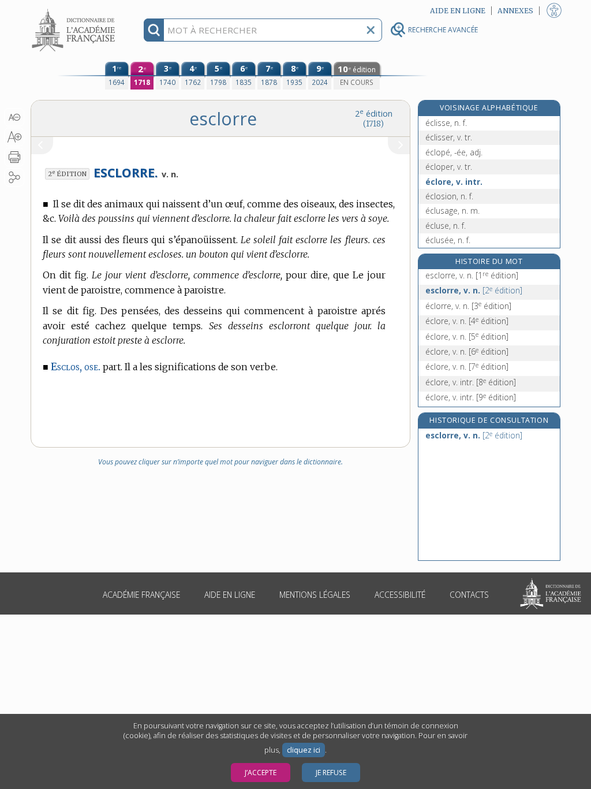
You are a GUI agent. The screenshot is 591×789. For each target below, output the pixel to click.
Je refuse (331, 772)
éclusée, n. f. (447, 240)
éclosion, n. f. (449, 196)
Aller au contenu (75, 10)
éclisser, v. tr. (448, 137)
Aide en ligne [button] (457, 10)
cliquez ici (303, 750)
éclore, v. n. (466, 320)
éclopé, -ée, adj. (453, 152)
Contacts (469, 594)
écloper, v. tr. (448, 166)
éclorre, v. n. (468, 305)
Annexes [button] (515, 10)
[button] (14, 117)
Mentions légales (314, 594)
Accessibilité (400, 594)
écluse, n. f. (445, 225)
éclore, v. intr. (453, 181)
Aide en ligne (229, 594)
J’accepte (260, 772)
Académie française (141, 594)
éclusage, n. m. (452, 210)
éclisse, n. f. (446, 122)
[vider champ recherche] (370, 30)
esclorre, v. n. (471, 275)
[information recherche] (154, 30)
